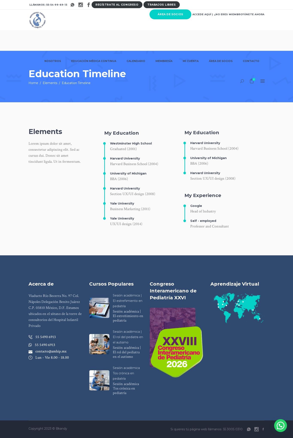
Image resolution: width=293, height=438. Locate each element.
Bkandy (61, 428)
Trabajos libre (161, 4)
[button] (280, 425)
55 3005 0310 (233, 429)
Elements (50, 83)
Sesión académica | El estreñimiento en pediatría (127, 301)
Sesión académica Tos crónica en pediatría (126, 373)
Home (33, 83)
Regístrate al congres (116, 4)
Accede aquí (201, 14)
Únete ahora (254, 14)
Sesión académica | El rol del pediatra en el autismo (128, 337)
